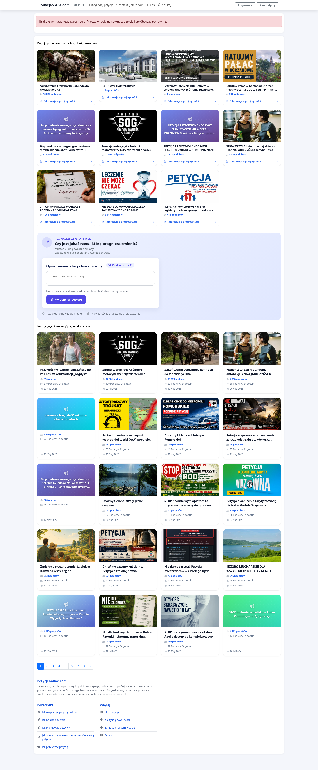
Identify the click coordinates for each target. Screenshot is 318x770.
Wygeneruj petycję (68, 299)
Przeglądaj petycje (101, 5)
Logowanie (245, 5)
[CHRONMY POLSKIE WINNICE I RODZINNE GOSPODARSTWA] (66, 198)
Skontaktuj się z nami (130, 5)
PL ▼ (81, 4)
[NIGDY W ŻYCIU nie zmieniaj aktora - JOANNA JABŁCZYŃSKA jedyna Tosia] (252, 138)
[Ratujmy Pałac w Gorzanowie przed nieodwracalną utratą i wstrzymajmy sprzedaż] (252, 77)
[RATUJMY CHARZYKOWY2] (128, 76)
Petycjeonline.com (55, 5)
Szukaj (166, 5)
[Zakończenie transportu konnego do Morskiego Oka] (66, 77)
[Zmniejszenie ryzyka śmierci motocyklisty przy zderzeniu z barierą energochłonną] (128, 138)
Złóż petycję (267, 5)
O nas (151, 5)
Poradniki (45, 705)
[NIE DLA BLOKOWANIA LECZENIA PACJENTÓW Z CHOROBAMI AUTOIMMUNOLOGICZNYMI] (128, 198)
